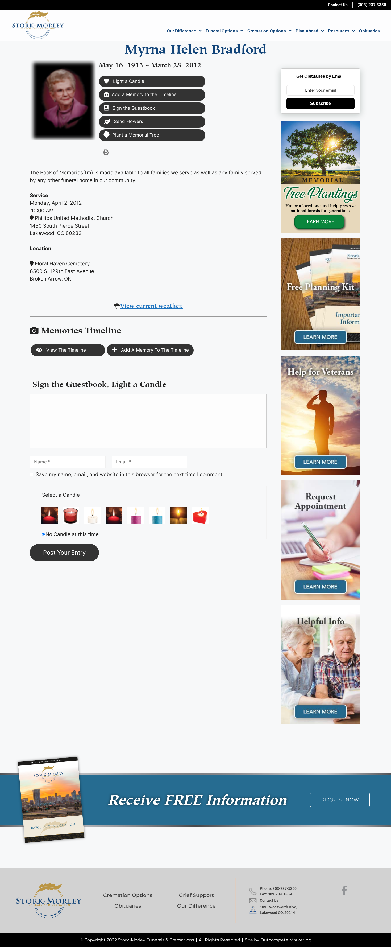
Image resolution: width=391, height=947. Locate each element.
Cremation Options (266, 31)
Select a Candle (61, 495)
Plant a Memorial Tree (135, 135)
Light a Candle (128, 81)
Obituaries (369, 31)
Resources (339, 31)
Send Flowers (128, 121)
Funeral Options (222, 31)
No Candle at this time (72, 534)
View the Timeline (65, 350)
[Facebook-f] (344, 890)
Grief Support (196, 895)
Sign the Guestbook (133, 108)
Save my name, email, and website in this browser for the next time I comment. (130, 474)
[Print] (106, 152)
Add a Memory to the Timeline (144, 94)
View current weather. (151, 304)
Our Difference (181, 31)
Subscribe (320, 103)
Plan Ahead (307, 31)
